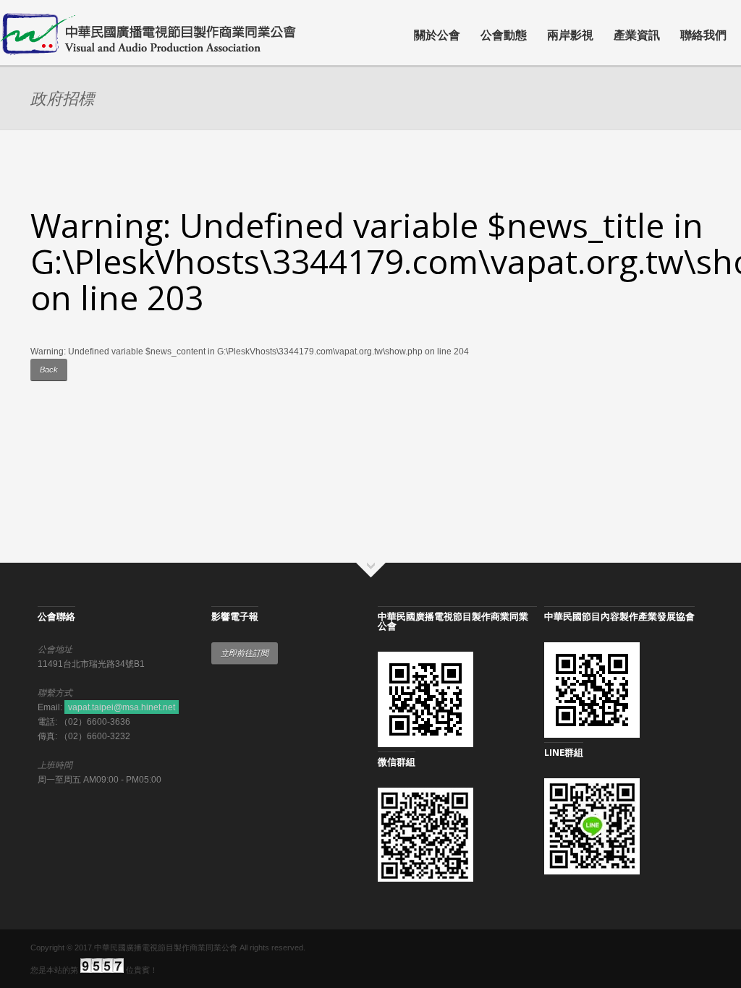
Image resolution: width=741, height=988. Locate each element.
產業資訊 (637, 35)
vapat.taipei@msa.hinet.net (121, 707)
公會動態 (503, 35)
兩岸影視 (570, 35)
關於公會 (437, 35)
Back (49, 369)
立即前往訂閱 (244, 653)
